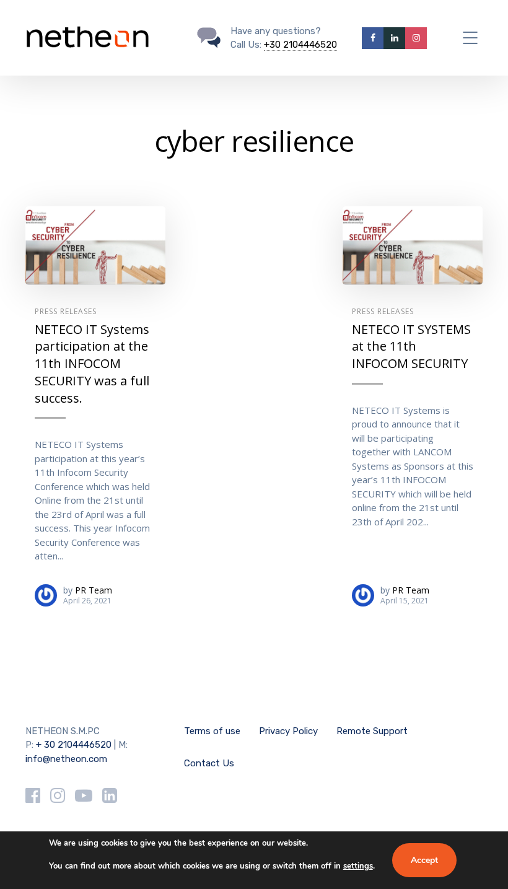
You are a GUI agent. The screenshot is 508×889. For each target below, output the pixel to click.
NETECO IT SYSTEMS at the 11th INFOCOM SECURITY (411, 346)
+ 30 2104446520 (74, 744)
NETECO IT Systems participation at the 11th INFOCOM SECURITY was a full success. (92, 363)
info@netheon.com (66, 758)
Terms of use (212, 731)
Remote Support (372, 731)
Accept (424, 860)
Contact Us (209, 763)
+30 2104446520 (300, 44)
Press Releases (66, 311)
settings (358, 866)
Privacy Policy (288, 731)
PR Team (93, 590)
